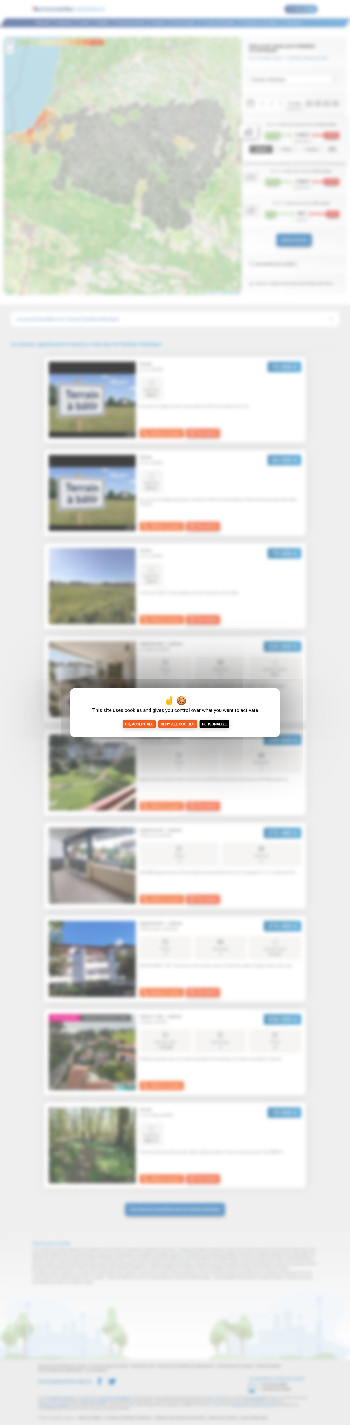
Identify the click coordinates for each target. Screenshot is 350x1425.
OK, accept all (139, 723)
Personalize (214, 723)
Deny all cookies (178, 723)
